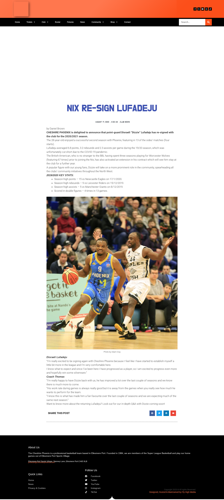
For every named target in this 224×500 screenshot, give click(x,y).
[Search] (208, 22)
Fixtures (70, 22)
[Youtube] (202, 9)
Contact (127, 22)
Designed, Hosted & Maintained (164, 492)
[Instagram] (206, 9)
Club (44, 22)
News (82, 22)
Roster (57, 22)
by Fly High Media (187, 492)
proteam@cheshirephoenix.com (41, 462)
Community (96, 22)
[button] (152, 413)
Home (17, 22)
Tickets (29, 22)
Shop (112, 22)
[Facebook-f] (195, 9)
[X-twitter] (198, 9)
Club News (125, 122)
